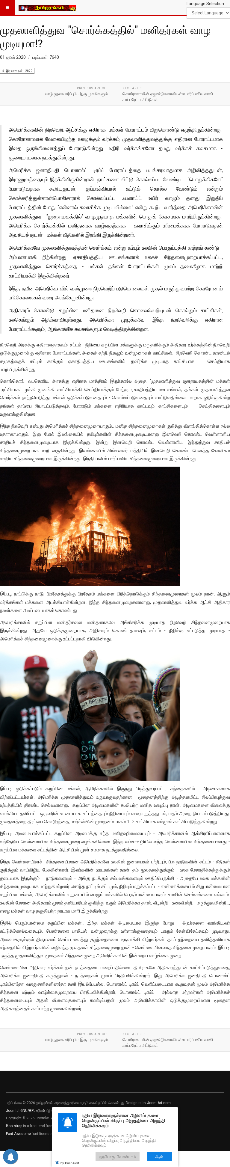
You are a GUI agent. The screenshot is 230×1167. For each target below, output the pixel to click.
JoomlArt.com (159, 1103)
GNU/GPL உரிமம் (32, 1111)
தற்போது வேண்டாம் (117, 1156)
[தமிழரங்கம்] (47, 7)
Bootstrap (14, 1126)
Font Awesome (18, 1134)
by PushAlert (69, 1162)
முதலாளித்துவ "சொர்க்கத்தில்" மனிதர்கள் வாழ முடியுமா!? (105, 36)
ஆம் (159, 1156)
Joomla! (12, 1111)
